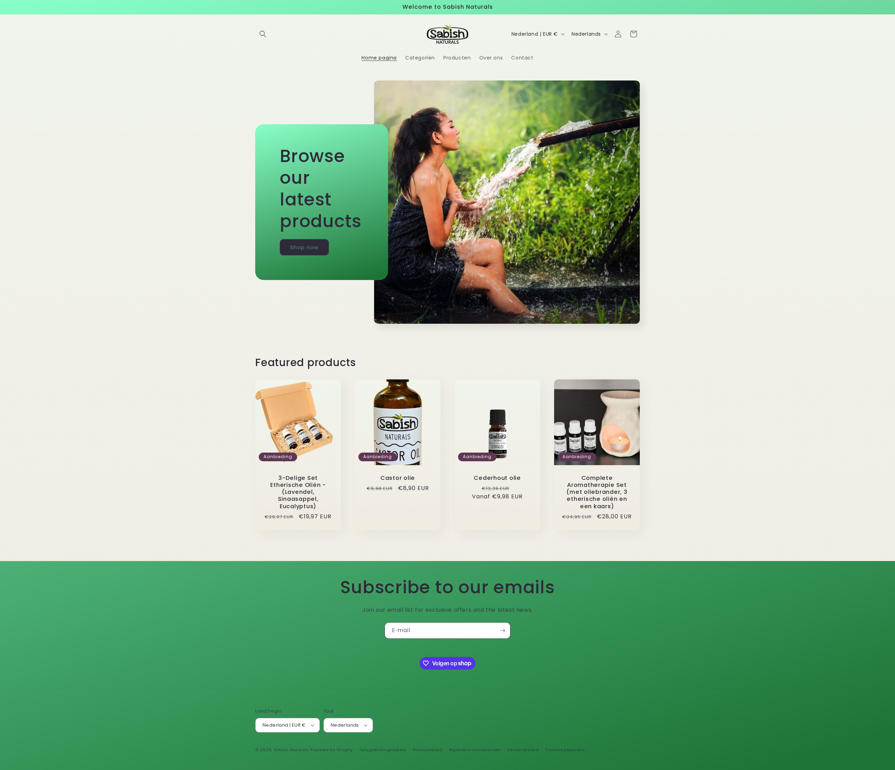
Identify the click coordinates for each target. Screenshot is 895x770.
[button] (263, 34)
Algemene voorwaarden (475, 749)
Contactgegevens (565, 749)
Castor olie (397, 478)
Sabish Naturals (291, 749)
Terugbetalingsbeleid (382, 749)
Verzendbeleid (523, 749)
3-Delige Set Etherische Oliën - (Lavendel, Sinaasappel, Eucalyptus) (298, 492)
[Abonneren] (502, 630)
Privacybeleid (427, 749)
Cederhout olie (497, 478)
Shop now (304, 247)
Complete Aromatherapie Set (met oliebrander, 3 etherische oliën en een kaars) (596, 492)
